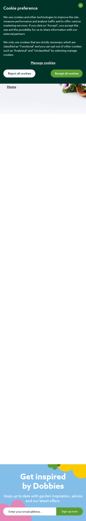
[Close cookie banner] (80, 5)
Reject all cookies (19, 73)
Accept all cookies (67, 73)
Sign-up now (70, 511)
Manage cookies (43, 63)
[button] (11, 87)
